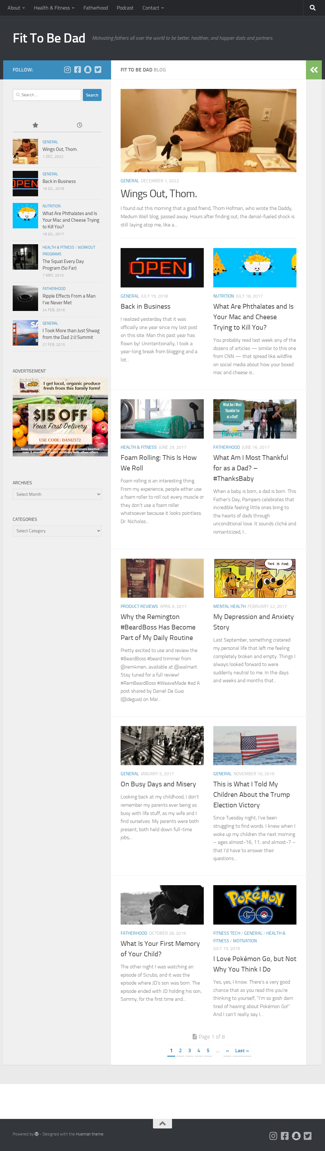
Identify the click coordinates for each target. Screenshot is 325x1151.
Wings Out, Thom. (159, 193)
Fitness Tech (226, 933)
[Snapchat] (87, 69)
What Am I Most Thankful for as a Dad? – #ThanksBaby (250, 468)
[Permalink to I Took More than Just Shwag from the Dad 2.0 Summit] (25, 333)
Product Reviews (139, 606)
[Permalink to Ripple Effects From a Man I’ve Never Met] (25, 298)
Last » (242, 1050)
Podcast (125, 8)
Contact (151, 8)
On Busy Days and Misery (158, 784)
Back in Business (145, 306)
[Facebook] (77, 69)
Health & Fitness (52, 8)
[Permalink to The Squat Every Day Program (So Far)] (25, 257)
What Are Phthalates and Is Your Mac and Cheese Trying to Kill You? (253, 317)
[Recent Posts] (79, 125)
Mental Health (229, 606)
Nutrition (223, 296)
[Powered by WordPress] (37, 1134)
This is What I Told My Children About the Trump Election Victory (251, 794)
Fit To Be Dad (49, 38)
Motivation (245, 941)
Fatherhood (95, 8)
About (14, 8)
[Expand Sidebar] (314, 69)
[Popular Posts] (35, 125)
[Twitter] (98, 69)
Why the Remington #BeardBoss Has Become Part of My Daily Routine (158, 627)
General (130, 181)
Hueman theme (89, 1134)
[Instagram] (67, 69)
